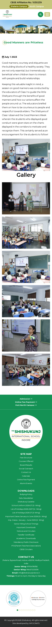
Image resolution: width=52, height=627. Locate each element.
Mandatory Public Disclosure (26, 542)
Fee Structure (26, 458)
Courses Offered (26, 461)
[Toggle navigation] (47, 14)
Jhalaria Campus (19, 6)
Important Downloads (26, 527)
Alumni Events (26, 483)
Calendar (26, 476)
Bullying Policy (26, 494)
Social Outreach (26, 469)
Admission (25, 399)
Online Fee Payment (25, 402)
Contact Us (26, 472)
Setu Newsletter (26, 498)
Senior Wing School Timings (26, 524)
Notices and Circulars (26, 531)
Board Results (26, 465)
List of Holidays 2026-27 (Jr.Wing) (26, 513)
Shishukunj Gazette (26, 502)
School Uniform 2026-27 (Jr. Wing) (26, 505)
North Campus (37, 6)
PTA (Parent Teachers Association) (26, 546)
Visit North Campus (25, 405)
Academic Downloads (26, 538)
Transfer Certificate (26, 535)
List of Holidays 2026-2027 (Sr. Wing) (26, 509)
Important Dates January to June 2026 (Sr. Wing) (26, 516)
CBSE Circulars (26, 549)
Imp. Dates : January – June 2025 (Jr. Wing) (26, 520)
